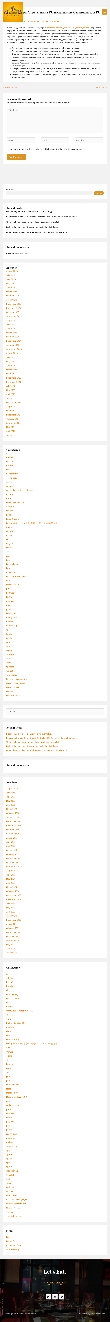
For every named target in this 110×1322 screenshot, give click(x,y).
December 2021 (13, 415)
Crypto (9, 494)
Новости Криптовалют (16, 683)
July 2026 (10, 275)
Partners (10, 593)
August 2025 (12, 320)
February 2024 (13, 374)
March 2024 (11, 370)
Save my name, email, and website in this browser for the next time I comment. (46, 149)
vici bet (9, 671)
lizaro (8, 568)
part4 (9, 589)
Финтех (9, 691)
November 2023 (13, 382)
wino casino (11, 675)
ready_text (11, 613)
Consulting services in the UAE (20, 490)
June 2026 (11, 279)
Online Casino (12, 584)
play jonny (11, 601)
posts (8, 605)
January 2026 (12, 300)
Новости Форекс (13, 687)
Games (9, 531)
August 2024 (12, 353)
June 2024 (11, 357)
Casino (9, 486)
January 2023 (12, 398)
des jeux (10, 507)
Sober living (11, 626)
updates (10, 667)
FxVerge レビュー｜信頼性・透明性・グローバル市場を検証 (31, 523)
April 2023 (10, 394)
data (8, 498)
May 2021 (10, 427)
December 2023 (13, 378)
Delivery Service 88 (15, 502)
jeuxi (8, 560)
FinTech (9, 511)
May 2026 (10, 283)
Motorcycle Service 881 (16, 576)
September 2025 (14, 316)
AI (7, 453)
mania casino (12, 572)
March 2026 (11, 292)
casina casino (12, 478)
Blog (8, 469)
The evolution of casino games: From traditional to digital (32, 222)
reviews (9, 621)
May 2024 (10, 361)
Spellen (9, 634)
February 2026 (12, 296)
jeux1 (8, 556)
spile (8, 642)
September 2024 (14, 349)
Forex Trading (12, 519)
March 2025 (11, 332)
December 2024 (13, 341)
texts (8, 658)
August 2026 (12, 271)
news (8, 580)
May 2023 (10, 390)
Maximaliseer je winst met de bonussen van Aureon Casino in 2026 (36, 232)
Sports (9, 646)
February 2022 (12, 410)
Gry (8, 539)
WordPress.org (12, 1249)
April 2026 (10, 287)
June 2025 (11, 324)
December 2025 (13, 304)
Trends (9, 662)
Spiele (9, 638)
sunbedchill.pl (12, 650)
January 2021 (12, 435)
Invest (9, 547)
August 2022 (12, 406)
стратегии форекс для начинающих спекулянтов (67, 28)
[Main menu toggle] (104, 12)
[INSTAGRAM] (55, 1296)
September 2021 (13, 423)
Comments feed (13, 1245)
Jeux (8, 552)
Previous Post (10, 87)
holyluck (10, 543)
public (9, 609)
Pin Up (9, 597)
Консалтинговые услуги (16, 679)
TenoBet (10, 654)
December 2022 (13, 402)
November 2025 (13, 308)
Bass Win (10, 461)
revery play (11, 617)
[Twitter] (61, 1296)
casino (9, 482)
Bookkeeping (12, 474)
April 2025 (10, 328)
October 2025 (12, 312)
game (9, 527)
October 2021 (12, 419)
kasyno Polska (12, 564)
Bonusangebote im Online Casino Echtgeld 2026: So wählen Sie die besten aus (42, 217)
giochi (9, 535)
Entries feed (11, 1241)
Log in (9, 1237)
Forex (8, 515)
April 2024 (10, 365)
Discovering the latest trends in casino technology (29, 211)
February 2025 (12, 337)
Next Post (101, 87)
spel (8, 630)
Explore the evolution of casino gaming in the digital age (32, 227)
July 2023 (10, 386)
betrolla (9, 465)
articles (9, 457)
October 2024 (12, 345)
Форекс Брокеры (13, 695)
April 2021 (10, 431)
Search (9, 189)
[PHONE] (48, 1296)
